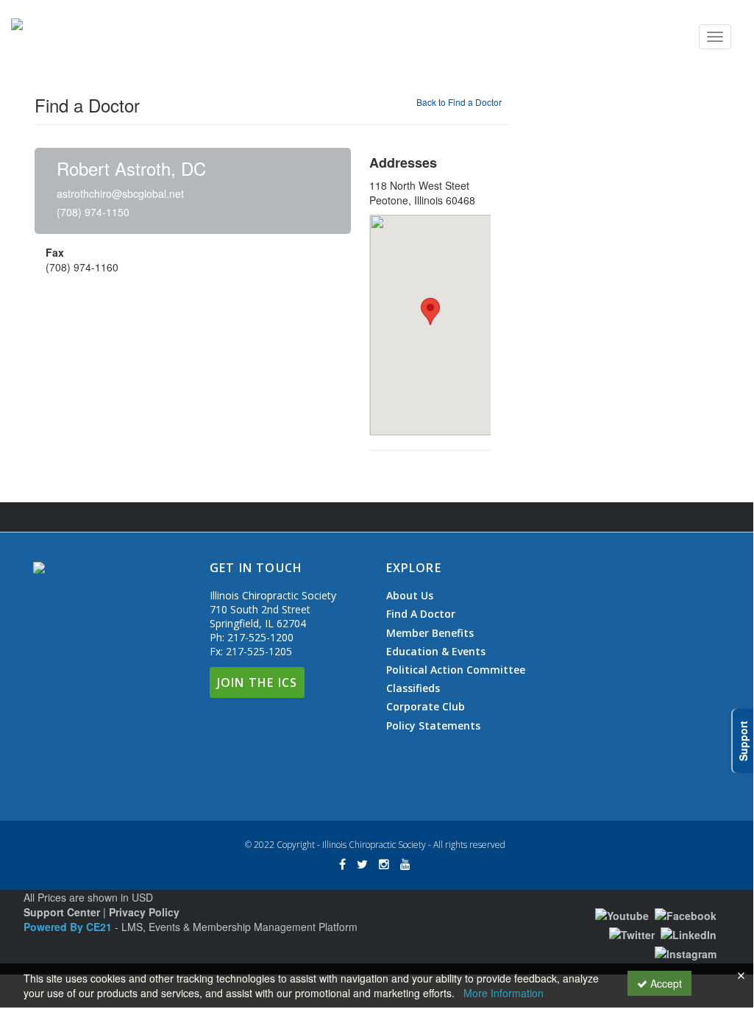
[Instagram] (685, 952)
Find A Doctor (420, 614)
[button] (430, 311)
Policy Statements (433, 725)
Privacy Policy (144, 912)
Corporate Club (425, 706)
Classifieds (413, 688)
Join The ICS (257, 682)
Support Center (62, 912)
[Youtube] (622, 914)
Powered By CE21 (69, 926)
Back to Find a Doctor (459, 102)
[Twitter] (632, 933)
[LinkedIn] (688, 933)
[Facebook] (685, 914)
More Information (503, 992)
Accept (664, 983)
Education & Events (436, 651)
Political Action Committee (455, 670)
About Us (409, 595)
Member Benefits (430, 633)
